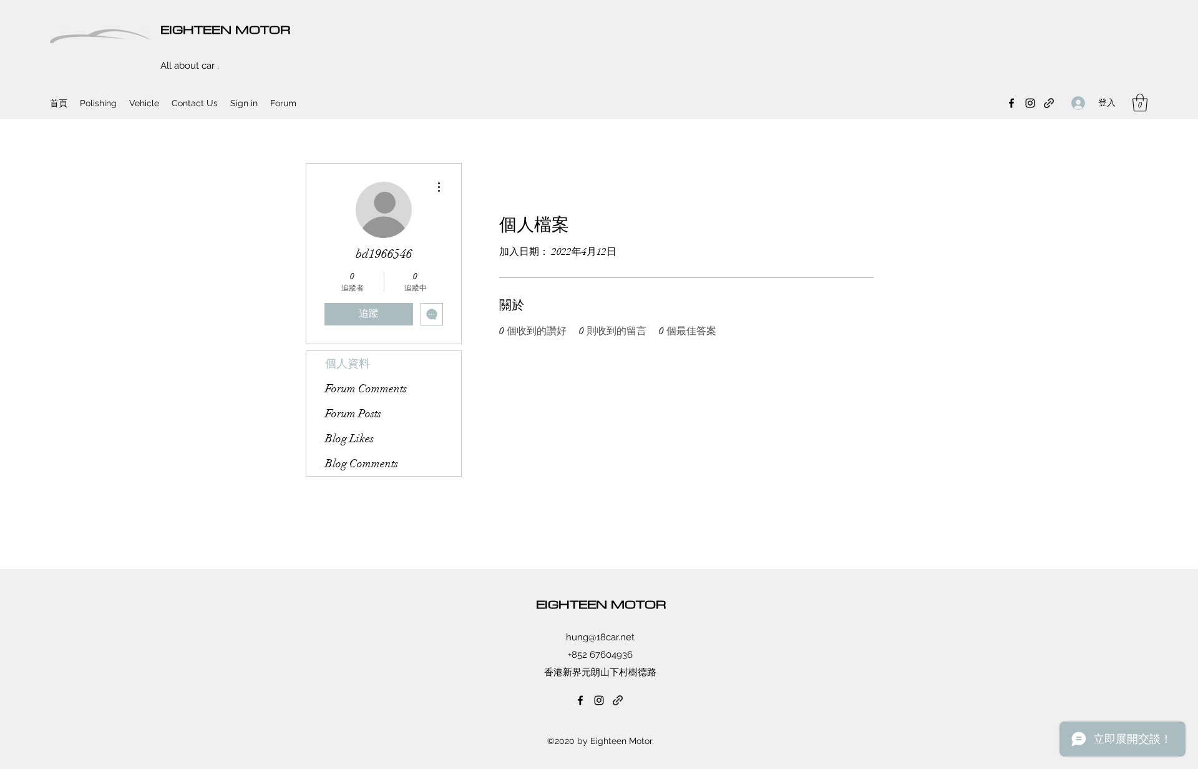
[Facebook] (1011, 103)
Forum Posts (353, 413)
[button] (1139, 103)
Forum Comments (366, 388)
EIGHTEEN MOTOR (225, 29)
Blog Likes (349, 438)
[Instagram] (1030, 103)
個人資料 (347, 363)
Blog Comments (361, 463)
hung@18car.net (600, 637)
